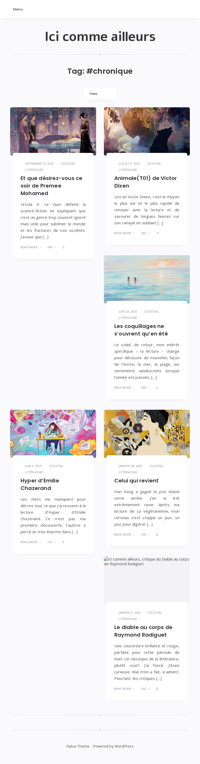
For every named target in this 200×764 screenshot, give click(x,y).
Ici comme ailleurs (100, 36)
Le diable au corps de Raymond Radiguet (143, 631)
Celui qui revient (136, 480)
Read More (29, 247)
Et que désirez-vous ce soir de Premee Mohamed (51, 186)
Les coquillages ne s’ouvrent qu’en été (141, 329)
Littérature (34, 170)
